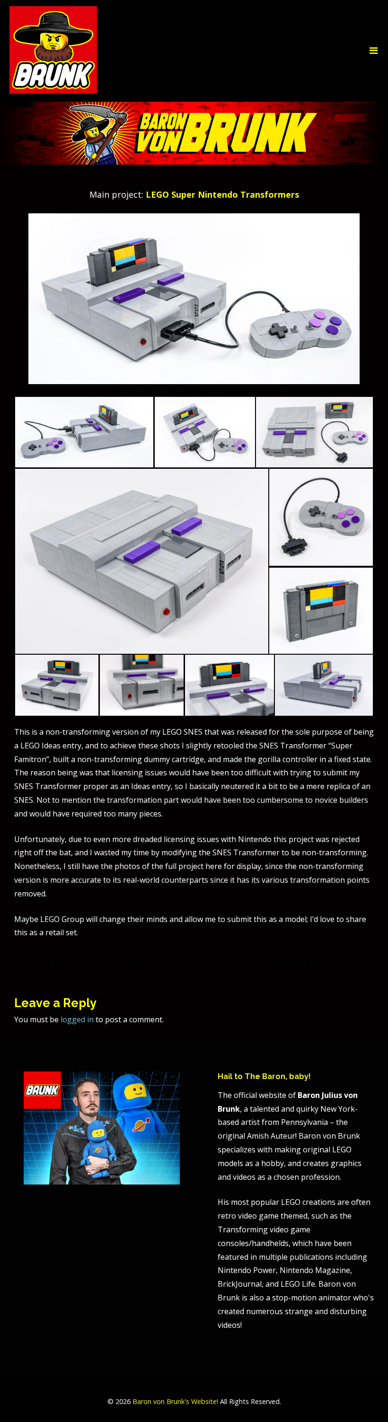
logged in (77, 1019)
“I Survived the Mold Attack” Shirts (292, 961)
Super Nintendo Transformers (88, 961)
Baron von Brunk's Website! (175, 1401)
